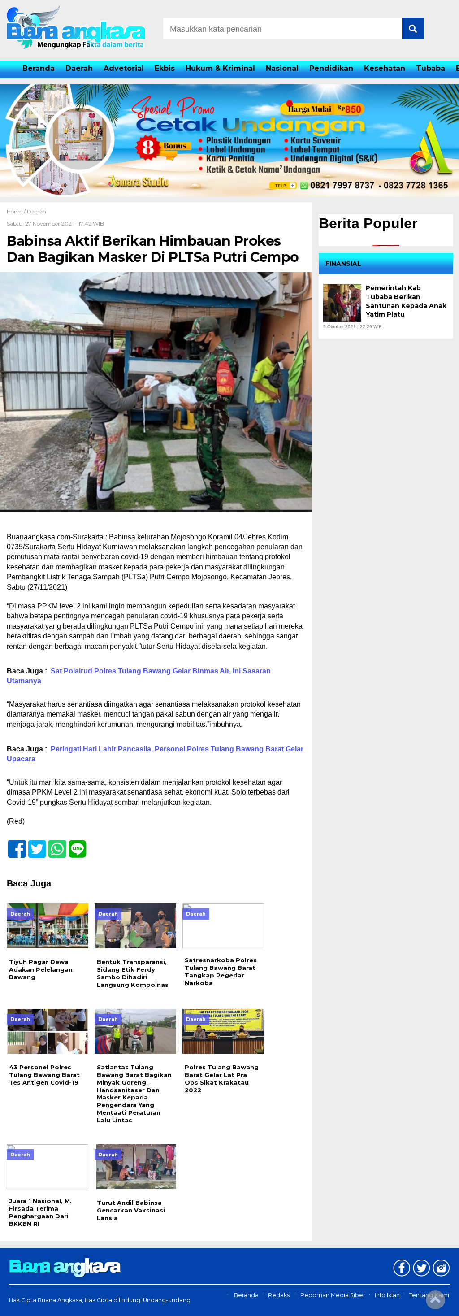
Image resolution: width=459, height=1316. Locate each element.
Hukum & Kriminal (220, 68)
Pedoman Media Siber (332, 1295)
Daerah (79, 68)
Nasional (282, 68)
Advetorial (124, 68)
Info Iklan (387, 1295)
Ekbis (165, 68)
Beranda (38, 68)
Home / (17, 211)
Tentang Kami (429, 1295)
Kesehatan (384, 68)
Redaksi (279, 1295)
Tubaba (430, 68)
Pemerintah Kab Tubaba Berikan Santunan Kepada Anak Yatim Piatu (406, 301)
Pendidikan (331, 68)
